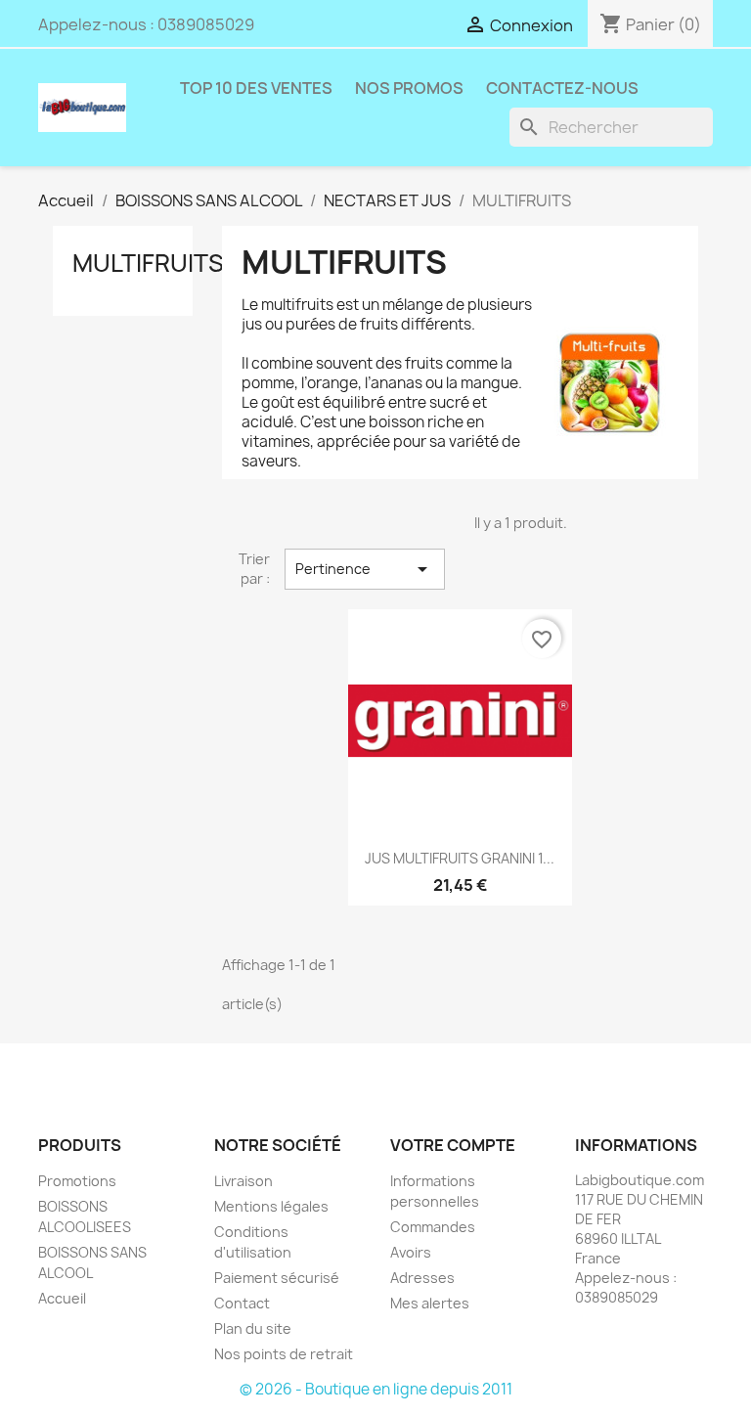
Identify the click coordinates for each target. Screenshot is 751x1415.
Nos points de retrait (283, 1354)
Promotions (77, 1181)
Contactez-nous (562, 88)
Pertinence (364, 569)
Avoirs (410, 1252)
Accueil (62, 1298)
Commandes (432, 1226)
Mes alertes (429, 1303)
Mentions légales (271, 1206)
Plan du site (252, 1328)
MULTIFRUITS (148, 263)
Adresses (422, 1277)
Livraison (243, 1181)
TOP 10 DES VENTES (256, 88)
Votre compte (452, 1145)
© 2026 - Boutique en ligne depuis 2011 (376, 1389)
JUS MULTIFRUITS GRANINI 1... (459, 858)
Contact (242, 1303)
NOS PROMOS (409, 88)
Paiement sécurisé (276, 1277)
